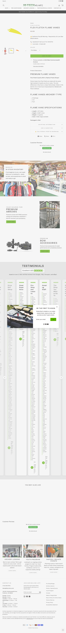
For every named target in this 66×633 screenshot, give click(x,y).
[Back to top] (63, 630)
